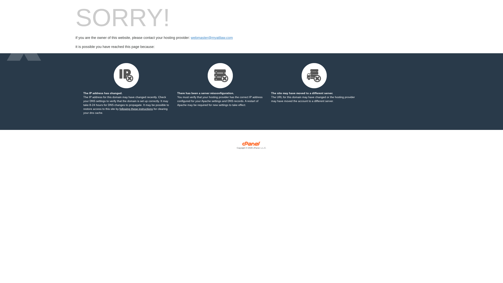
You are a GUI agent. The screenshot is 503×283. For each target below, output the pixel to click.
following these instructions (136, 108)
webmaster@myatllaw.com (212, 38)
